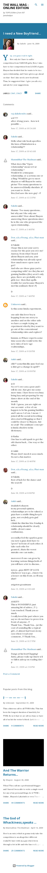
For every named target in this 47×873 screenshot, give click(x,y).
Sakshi (14, 136)
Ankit (13, 359)
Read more (38, 725)
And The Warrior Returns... (16, 772)
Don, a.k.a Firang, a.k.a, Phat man (27, 237)
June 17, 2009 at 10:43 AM (23, 151)
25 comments (18, 850)
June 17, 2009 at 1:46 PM (22, 229)
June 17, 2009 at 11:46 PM (23, 461)
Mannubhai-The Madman (23, 159)
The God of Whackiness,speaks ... (19, 820)
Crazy (19, 93)
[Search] (36, 4)
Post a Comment (11, 674)
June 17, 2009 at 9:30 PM (23, 351)
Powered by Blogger (25, 865)
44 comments (18, 803)
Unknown (16, 304)
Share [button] (38, 93)
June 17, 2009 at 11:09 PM (23, 371)
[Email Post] (25, 93)
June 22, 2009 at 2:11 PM (23, 667)
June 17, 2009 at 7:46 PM (23, 296)
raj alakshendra (19, 113)
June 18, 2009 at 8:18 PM (23, 493)
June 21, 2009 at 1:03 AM (23, 589)
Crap (12, 93)
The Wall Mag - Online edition (16, 6)
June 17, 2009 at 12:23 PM (23, 197)
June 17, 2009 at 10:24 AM (23, 128)
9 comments (17, 725)
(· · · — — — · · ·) (14, 697)
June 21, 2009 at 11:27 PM (23, 641)
